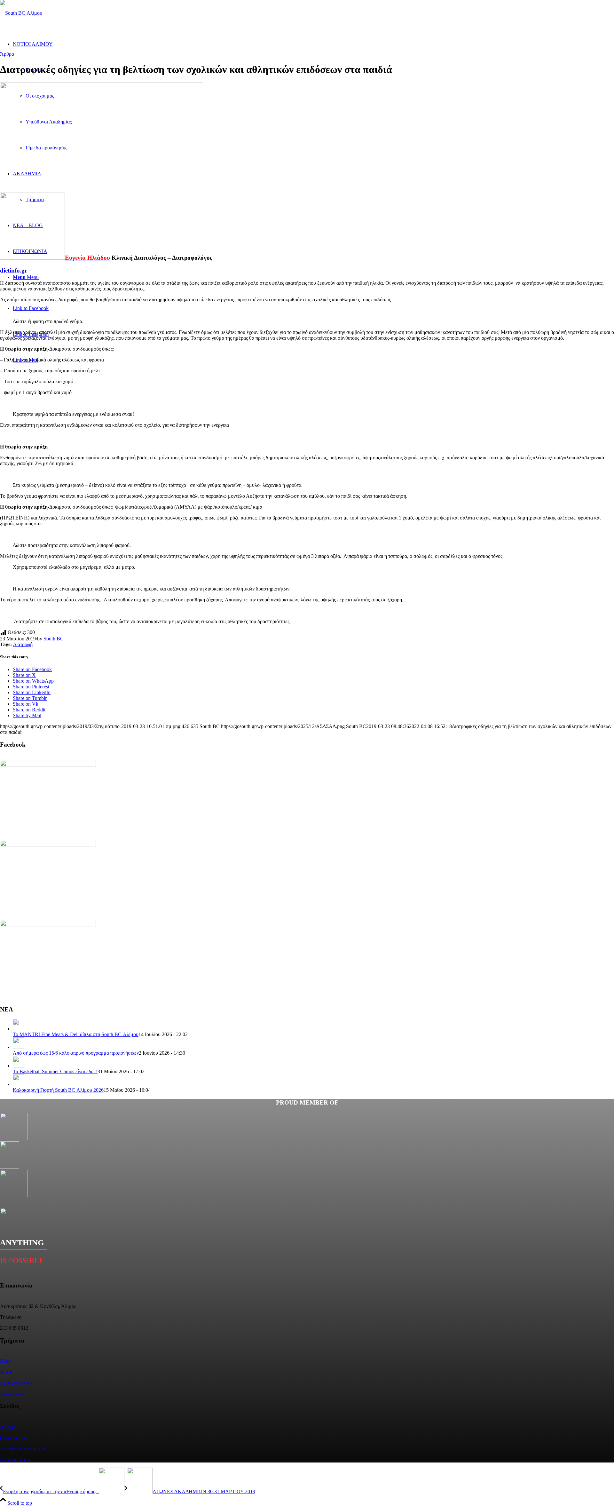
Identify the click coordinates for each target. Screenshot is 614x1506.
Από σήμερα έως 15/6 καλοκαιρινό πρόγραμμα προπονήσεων (76, 1053)
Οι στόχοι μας (14, 1437)
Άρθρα (7, 54)
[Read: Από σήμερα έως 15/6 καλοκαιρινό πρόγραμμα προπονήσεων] (18, 1047)
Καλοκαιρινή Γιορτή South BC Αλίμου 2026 (58, 1090)
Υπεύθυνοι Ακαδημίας (23, 1448)
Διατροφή (23, 644)
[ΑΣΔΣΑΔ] (21, 13)
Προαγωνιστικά (16, 1382)
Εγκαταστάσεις (15, 1459)
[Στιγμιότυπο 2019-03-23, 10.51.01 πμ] (101, 183)
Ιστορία (7, 1427)
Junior (7, 1372)
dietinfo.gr (13, 270)
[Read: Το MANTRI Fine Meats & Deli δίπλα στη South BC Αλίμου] (18, 1028)
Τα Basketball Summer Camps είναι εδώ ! (55, 1071)
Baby (5, 1361)
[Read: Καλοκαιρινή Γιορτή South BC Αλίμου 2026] (18, 1084)
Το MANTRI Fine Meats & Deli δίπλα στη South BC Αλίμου (75, 1034)
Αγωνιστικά (12, 1393)
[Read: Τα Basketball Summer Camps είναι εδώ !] (18, 1065)
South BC (53, 638)
